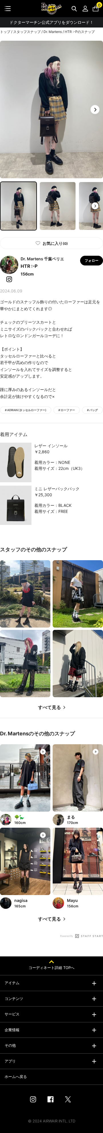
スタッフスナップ (27, 32)
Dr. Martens (52, 32)
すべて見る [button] (49, 707)
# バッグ (92, 410)
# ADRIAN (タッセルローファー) (25, 410)
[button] (95, 109)
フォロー (91, 260)
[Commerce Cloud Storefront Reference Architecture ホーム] (51, 8)
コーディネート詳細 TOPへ (51, 967)
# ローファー (66, 410)
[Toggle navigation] (7, 8)
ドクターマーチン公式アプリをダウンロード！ (51, 22)
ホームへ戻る (16, 1076)
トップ (5, 32)
